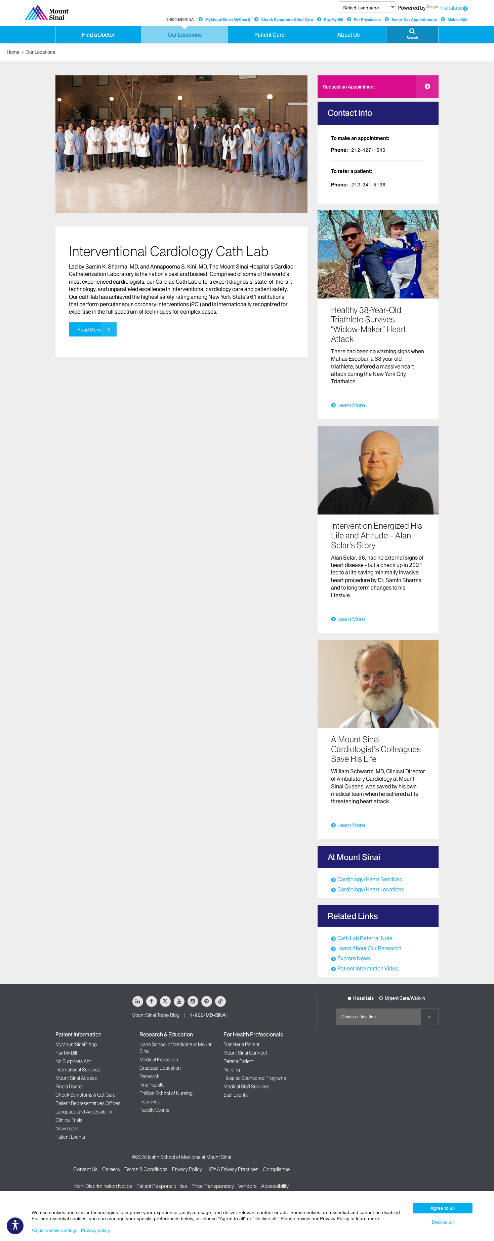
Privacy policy (95, 1230)
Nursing (231, 1070)
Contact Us (85, 1169)
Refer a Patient (238, 1061)
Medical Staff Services (246, 1087)
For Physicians (367, 19)
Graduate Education (160, 1068)
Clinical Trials (68, 1120)
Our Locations (40, 52)
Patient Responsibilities (161, 1186)
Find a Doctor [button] (98, 34)
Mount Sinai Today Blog (155, 1015)
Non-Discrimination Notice (103, 1186)
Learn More (351, 405)
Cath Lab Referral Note (365, 938)
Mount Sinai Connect (245, 1053)
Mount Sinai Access (76, 1078)
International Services (77, 1070)
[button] (412, 34)
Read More (89, 330)
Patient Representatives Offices (87, 1103)
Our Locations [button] (185, 34)
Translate (450, 7)
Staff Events (235, 1095)
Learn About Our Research (369, 948)
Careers (111, 1169)
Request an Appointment (349, 87)
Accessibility (275, 1186)
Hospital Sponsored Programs (254, 1078)
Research (149, 1076)
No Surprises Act (73, 1061)
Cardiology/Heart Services (369, 879)
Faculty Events (154, 1110)
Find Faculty (151, 1085)
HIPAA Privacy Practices (232, 1169)
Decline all (443, 1222)
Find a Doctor (69, 1087)
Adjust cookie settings (55, 1230)
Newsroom (66, 1129)
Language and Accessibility (83, 1112)
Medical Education (158, 1060)
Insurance (149, 1102)
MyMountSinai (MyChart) (227, 19)
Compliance (276, 1169)
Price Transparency (213, 1186)
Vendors (247, 1186)
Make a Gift (458, 19)
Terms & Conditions (146, 1169)
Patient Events (70, 1137)
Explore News (354, 958)
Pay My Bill (333, 19)
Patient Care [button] (269, 34)
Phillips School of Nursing (166, 1093)
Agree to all (442, 1208)
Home (13, 52)
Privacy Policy (187, 1169)
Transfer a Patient (241, 1044)
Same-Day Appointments (414, 19)
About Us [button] (348, 34)
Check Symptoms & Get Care (287, 19)
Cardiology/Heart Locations (370, 889)
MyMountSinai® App (76, 1044)
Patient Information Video (367, 968)
